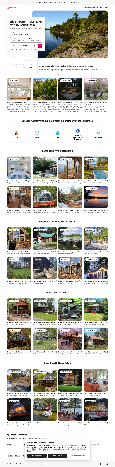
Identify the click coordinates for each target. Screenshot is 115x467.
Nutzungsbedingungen (36, 464)
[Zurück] (54, 74)
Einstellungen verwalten (78, 456)
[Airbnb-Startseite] (12, 7)
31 (13, 71)
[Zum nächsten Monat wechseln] (34, 45)
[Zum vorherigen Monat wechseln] (13, 45)
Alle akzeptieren (37, 456)
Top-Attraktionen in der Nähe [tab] (38, 438)
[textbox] (18, 40)
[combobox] (26, 34)
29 (31, 68)
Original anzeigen (74, 2)
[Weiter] (60, 74)
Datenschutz (24, 464)
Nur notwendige (57, 456)
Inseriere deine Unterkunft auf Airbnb (94, 8)
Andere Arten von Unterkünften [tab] (16, 438)
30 (34, 68)
